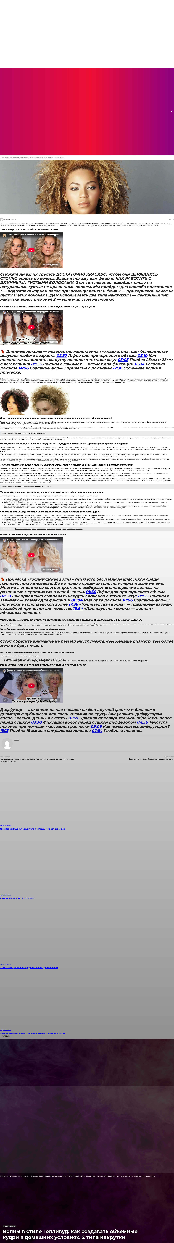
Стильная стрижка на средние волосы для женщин (29, 967)
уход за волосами (9, 1226)
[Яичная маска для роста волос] (44, 865)
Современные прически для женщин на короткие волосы (32, 1033)
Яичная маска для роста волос (17, 898)
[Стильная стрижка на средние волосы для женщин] (44, 934)
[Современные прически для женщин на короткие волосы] (44, 1000)
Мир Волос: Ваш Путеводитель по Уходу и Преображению (32, 829)
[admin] (7, 743)
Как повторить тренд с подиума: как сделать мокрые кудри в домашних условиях (37, 759)
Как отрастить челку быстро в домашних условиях (151, 759)
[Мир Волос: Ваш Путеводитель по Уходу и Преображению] (44, 795)
